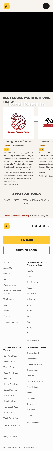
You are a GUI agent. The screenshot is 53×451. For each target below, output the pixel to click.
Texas (16, 215)
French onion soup (35, 381)
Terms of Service (10, 322)
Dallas (29, 276)
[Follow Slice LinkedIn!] (44, 226)
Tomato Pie (8, 395)
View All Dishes (33, 422)
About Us (7, 268)
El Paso (30, 305)
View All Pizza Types (12, 425)
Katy (29, 322)
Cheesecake (32, 358)
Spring (29, 327)
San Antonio (32, 282)
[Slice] (6, 6)
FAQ (5, 305)
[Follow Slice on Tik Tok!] (40, 226)
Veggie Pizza (8, 367)
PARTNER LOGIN (26, 250)
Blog (5, 279)
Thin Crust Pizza (10, 407)
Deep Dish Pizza (10, 373)
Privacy (6, 316)
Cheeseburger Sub (35, 364)
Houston (30, 271)
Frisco (29, 333)
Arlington (31, 299)
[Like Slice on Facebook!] (32, 226)
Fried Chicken (33, 387)
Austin (29, 288)
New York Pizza (10, 356)
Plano (29, 310)
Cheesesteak (32, 370)
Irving (25, 215)
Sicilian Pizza (9, 361)
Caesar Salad (33, 353)
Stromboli (31, 409)
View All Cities (33, 340)
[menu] (46, 6)
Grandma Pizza (10, 401)
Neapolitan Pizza (11, 390)
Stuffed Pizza (9, 412)
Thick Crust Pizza (11, 418)
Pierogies (31, 398)
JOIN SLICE (27, 240)
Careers (6, 273)
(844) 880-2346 (10, 436)
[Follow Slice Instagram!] (48, 226)
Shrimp (30, 404)
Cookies (30, 375)
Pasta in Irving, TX (40, 215)
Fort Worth (31, 293)
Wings (29, 415)
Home (6, 262)
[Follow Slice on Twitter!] (36, 226)
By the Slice (8, 378)
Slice (7, 215)
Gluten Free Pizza (11, 384)
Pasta (29, 392)
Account (7, 310)
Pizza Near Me (9, 285)
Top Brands (8, 299)
